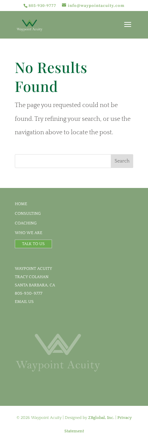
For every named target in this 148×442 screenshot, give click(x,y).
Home (21, 204)
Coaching (26, 223)
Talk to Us (33, 244)
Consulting (28, 213)
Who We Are (28, 233)
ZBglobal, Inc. (101, 417)
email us (24, 301)
